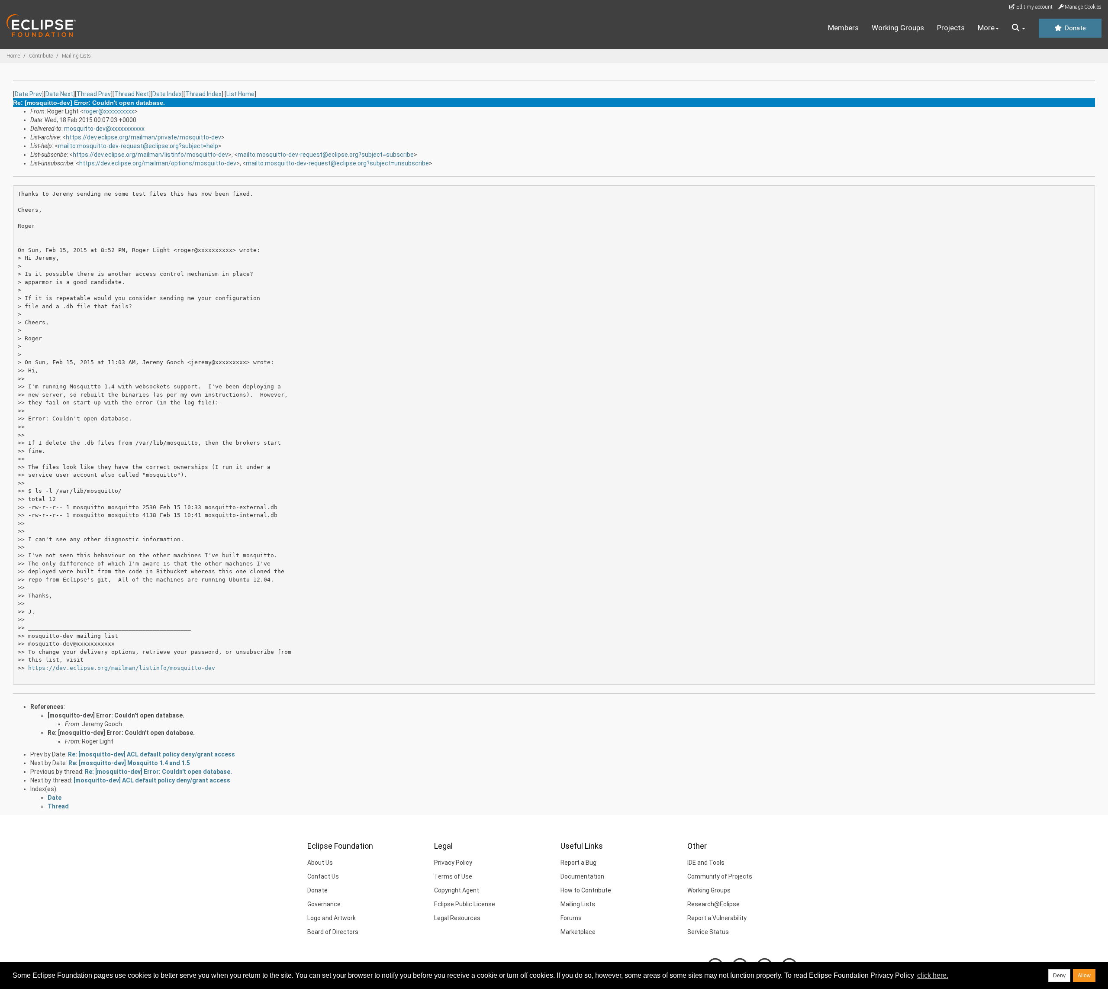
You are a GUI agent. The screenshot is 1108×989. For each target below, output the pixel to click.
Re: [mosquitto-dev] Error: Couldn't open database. (121, 732)
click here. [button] (932, 975)
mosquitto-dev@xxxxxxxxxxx (104, 128)
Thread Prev (94, 93)
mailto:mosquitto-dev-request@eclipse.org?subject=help (138, 145)
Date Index (167, 93)
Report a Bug (578, 862)
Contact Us (323, 876)
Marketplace (578, 931)
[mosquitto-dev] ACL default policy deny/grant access (152, 780)
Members (843, 27)
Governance (324, 904)
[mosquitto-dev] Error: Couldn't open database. (116, 715)
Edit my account (1034, 7)
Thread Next (131, 93)
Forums (571, 918)
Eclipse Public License (464, 904)
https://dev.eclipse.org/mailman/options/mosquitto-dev (157, 163)
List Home (240, 93)
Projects (951, 27)
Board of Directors (332, 931)
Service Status (708, 931)
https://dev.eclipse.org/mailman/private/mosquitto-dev (143, 137)
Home (13, 56)
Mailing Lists (76, 56)
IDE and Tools (706, 862)
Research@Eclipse (713, 904)
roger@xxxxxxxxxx (109, 111)
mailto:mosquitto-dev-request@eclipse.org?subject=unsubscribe (337, 163)
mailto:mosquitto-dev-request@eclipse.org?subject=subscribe (326, 154)
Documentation (582, 876)
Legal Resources (457, 918)
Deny (1059, 976)
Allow (1084, 976)
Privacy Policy (453, 862)
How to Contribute (585, 890)
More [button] (986, 27)
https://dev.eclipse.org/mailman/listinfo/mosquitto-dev (150, 154)
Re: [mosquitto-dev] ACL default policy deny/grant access (151, 754)
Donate (1074, 28)
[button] (1018, 28)
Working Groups (898, 27)
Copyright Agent (456, 890)
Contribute (41, 56)
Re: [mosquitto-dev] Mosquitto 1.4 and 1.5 (129, 763)
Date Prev (28, 93)
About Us (320, 862)
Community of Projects (719, 876)
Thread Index (203, 93)
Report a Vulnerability (717, 918)
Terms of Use (453, 876)
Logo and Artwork (331, 918)
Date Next (59, 93)
